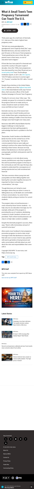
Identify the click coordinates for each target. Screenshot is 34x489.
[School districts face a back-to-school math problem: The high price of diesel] (7, 357)
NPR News (15, 319)
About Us (5, 450)
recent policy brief (8, 72)
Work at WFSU (7, 454)
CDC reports (26, 75)
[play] (2, 487)
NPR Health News (11, 257)
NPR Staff (9, 22)
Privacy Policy (6, 461)
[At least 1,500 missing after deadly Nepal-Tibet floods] (7, 334)
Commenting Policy (8, 468)
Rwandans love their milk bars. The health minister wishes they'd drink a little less (22, 323)
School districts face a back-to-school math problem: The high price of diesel (22, 358)
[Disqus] (17, 408)
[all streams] (32, 487)
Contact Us (6, 457)
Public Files (6, 464)
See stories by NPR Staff (9, 278)
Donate (28, 2)
